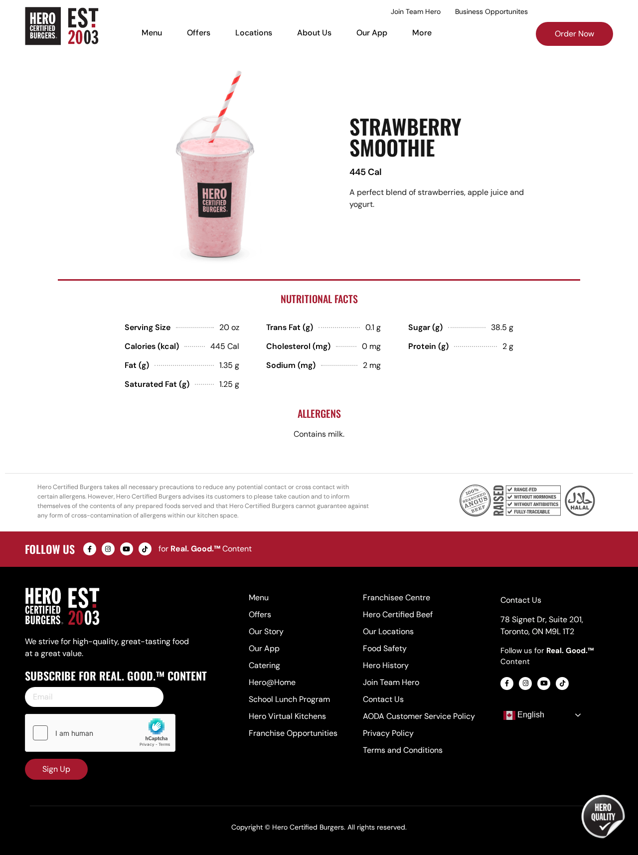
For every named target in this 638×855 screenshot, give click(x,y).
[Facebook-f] (89, 548)
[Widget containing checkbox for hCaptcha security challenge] (100, 733)
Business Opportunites (491, 11)
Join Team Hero (416, 11)
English (529, 714)
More (422, 32)
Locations (253, 32)
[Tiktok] (145, 548)
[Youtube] (126, 548)
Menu (152, 32)
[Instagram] (108, 548)
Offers (198, 32)
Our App (371, 32)
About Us (314, 32)
